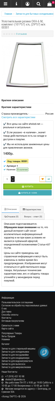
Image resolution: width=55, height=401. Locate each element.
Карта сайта (8, 328)
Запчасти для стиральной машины (18, 348)
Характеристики (33, 209)
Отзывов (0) (12, 216)
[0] (49, 4)
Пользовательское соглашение (17, 302)
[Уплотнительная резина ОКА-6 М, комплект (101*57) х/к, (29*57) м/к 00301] (27, 66)
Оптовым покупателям (13, 320)
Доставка (6, 311)
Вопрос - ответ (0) (33, 216)
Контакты (6, 317)
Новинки (6, 339)
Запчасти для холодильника (15, 351)
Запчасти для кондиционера (15, 357)
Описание (12, 209)
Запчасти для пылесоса (13, 364)
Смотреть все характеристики (18, 117)
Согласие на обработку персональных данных (24, 305)
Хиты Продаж (8, 336)
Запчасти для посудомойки (15, 354)
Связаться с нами (10, 325)
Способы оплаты (10, 314)
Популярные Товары (12, 333)
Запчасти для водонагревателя (17, 360)
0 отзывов (21, 33)
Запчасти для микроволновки (16, 367)
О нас (4, 308)
